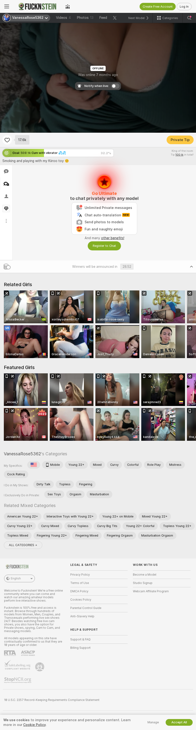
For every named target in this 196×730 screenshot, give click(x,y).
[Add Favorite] (7, 140)
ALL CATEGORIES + (23, 545)
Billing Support (80, 647)
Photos (85, 17)
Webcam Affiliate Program (151, 591)
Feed (103, 17)
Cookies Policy (80, 599)
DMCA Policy (79, 591)
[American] (33, 465)
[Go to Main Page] (37, 6)
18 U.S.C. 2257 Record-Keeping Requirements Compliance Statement (51, 700)
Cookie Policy (34, 725)
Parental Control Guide (85, 608)
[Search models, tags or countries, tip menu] (189, 18)
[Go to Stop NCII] (18, 680)
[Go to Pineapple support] (40, 666)
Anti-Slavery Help (82, 616)
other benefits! (112, 238)
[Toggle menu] (6, 6)
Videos (63, 17)
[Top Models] (67, 6)
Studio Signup (142, 583)
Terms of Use (79, 583)
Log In (184, 6)
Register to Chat (104, 246)
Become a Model (144, 574)
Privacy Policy (80, 574)
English (16, 578)
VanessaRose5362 (22, 453)
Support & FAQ (80, 639)
